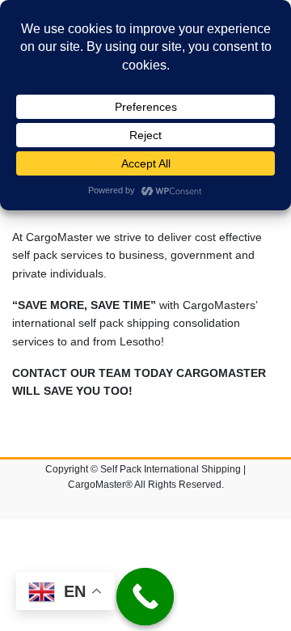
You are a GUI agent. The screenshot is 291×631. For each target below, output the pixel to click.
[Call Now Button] (145, 597)
